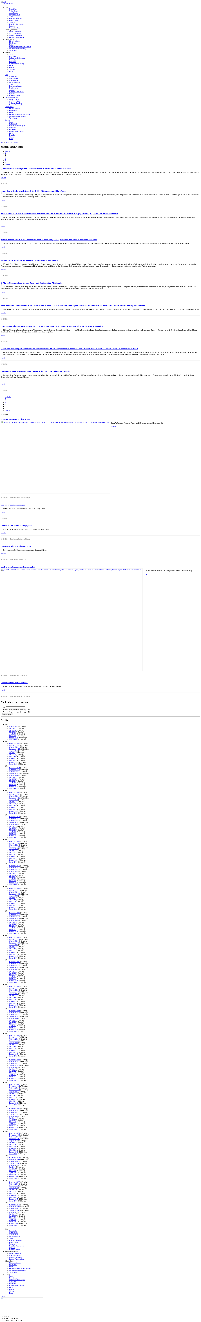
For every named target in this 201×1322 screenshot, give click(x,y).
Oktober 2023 (13, 796)
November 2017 (14, 939)
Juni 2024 (12, 779)
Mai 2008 (12, 1171)
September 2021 (14, 847)
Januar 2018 (13, 933)
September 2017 (14, 943)
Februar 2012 (13, 1078)
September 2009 (14, 1139)
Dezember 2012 (14, 1060)
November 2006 (14, 1206)
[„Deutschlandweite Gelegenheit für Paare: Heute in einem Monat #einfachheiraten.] (1, 170)
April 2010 (12, 1124)
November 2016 (14, 964)
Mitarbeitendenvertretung (17, 48)
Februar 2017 (13, 956)
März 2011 (12, 1101)
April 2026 (12, 734)
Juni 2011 (12, 1095)
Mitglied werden (14, 15)
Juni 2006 (12, 1216)
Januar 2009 (13, 1154)
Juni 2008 (12, 1169)
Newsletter (12, 60)
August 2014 (13, 1018)
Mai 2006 (12, 1218)
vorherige (8, 151)
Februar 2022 (13, 835)
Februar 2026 (13, 738)
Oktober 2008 (13, 1161)
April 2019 (12, 903)
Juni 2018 (12, 924)
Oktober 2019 (13, 892)
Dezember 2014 (14, 1011)
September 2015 (14, 992)
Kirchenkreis (9, 107)
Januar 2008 (13, 1178)
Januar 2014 (13, 1031)
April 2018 (12, 928)
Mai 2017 (12, 950)
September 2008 (14, 1163)
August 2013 (13, 1043)
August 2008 (13, 1165)
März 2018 (12, 930)
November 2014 (14, 1012)
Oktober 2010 (13, 1112)
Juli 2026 (12, 728)
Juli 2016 (12, 971)
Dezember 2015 (14, 986)
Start (2, 142)
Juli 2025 (12, 753)
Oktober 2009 (13, 1137)
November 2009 (14, 1135)
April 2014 (12, 1026)
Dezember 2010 (14, 1109)
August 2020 (13, 871)
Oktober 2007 (13, 1184)
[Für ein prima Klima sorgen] (1, 506)
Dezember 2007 (14, 1182)
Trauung (12, 22)
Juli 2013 (12, 1045)
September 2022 (14, 822)
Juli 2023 (12, 802)
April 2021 (12, 856)
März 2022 (12, 834)
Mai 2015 (12, 999)
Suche (11, 54)
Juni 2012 (12, 1071)
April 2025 (12, 758)
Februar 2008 (13, 1176)
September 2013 (14, 1041)
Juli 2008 (12, 1167)
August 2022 (13, 824)
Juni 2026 (12, 730)
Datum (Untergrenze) (10, 710)
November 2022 (14, 819)
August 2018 (13, 920)
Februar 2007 (13, 1199)
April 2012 (12, 1075)
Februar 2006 (13, 1223)
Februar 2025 (13, 762)
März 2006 (12, 1222)
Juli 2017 (12, 947)
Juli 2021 (12, 851)
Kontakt (12, 67)
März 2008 (12, 1174)
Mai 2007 (12, 1193)
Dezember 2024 (14, 768)
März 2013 (12, 1052)
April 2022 (12, 832)
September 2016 (14, 967)
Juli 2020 (12, 873)
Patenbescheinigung (15, 18)
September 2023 (14, 798)
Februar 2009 (13, 1152)
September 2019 (14, 894)
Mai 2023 (12, 805)
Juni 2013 (12, 1046)
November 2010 (14, 1110)
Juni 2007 (12, 1191)
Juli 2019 (12, 898)
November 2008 (14, 1159)
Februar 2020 (13, 883)
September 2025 (14, 749)
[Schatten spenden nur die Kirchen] (55, 457)
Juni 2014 (12, 1022)
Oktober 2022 (13, 820)
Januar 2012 (13, 1080)
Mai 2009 (12, 1146)
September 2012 (14, 1065)
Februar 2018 (13, 932)
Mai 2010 (12, 1122)
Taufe (11, 16)
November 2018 (14, 915)
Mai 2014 (12, 1024)
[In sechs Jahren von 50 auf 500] (1, 684)
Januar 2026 (13, 739)
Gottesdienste (13, 11)
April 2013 (12, 1050)
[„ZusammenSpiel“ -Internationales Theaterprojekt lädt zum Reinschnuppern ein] (1, 373)
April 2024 (12, 783)
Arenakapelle (13, 13)
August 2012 (13, 1067)
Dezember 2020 (14, 866)
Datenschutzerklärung (16, 64)
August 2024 (13, 775)
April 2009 (12, 1148)
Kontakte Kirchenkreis (16, 24)
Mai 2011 (12, 1097)
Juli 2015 (12, 996)
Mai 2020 (12, 877)
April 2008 (12, 1173)
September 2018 (14, 918)
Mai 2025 (12, 756)
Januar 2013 (13, 1056)
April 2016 (12, 977)
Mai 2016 (12, 975)
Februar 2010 (13, 1127)
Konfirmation (13, 20)
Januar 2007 (13, 1201)
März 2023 (12, 809)
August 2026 (13, 726)
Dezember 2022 (14, 817)
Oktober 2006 (13, 1208)
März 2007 (12, 1197)
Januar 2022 (13, 837)
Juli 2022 (12, 826)
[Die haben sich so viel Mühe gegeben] (1, 527)
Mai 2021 (12, 854)
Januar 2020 (13, 884)
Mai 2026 (12, 732)
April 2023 (12, 807)
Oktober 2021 (13, 845)
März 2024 (12, 785)
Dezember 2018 (14, 913)
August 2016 (13, 969)
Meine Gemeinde (15, 32)
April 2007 (12, 1195)
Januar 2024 (13, 788)
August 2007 (13, 1188)
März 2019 (12, 905)
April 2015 (12, 1001)
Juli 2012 (12, 1069)
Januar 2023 (13, 813)
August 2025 (13, 751)
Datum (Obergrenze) (9, 712)
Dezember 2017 (14, 937)
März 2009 (12, 1150)
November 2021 (14, 843)
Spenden (12, 26)
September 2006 (14, 1210)
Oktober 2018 (13, 916)
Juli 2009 (12, 1142)
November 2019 (14, 890)
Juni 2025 (12, 755)
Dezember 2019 (14, 888)
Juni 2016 (12, 973)
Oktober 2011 (13, 1088)
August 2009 (13, 1141)
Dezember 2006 (14, 1205)
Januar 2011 (13, 1105)
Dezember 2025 (14, 743)
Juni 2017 (12, 948)
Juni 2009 (12, 1144)
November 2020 (14, 868)
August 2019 (13, 896)
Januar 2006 (13, 1225)
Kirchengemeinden (11, 97)
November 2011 (14, 1086)
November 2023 (14, 794)
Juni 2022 (12, 828)
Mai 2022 (12, 830)
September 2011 (14, 1090)
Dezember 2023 (14, 792)
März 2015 (12, 1003)
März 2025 (12, 760)
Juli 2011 (12, 1093)
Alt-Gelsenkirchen (15, 33)
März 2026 (12, 736)
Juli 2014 (12, 1020)
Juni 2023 (12, 803)
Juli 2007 (12, 1190)
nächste (7, 164)
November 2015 (14, 988)
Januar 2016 (13, 982)
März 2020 (12, 881)
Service (7, 120)
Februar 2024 (13, 787)
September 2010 (14, 1114)
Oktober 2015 (13, 990)
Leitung (11, 45)
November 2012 (14, 1061)
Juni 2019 (12, 900)
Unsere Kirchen (14, 28)
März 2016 (12, 979)
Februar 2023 (13, 811)
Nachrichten (13, 9)
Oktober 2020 (13, 869)
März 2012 (12, 1077)
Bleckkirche (13, 43)
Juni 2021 (12, 852)
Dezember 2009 (14, 1133)
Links (11, 65)
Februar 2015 (13, 1005)
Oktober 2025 (13, 747)
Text (4, 707)
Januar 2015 (13, 1007)
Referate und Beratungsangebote (20, 47)
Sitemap (12, 69)
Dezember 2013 (14, 1035)
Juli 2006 (12, 1214)
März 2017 (12, 954)
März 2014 (12, 1028)
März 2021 (12, 858)
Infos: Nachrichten (12, 142)
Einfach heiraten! (15, 41)
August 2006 (13, 1212)
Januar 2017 (13, 958)
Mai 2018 (12, 926)
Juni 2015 (12, 997)
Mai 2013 (12, 1048)
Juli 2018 (12, 922)
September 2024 (14, 773)
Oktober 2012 (13, 1063)
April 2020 (12, 879)
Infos (6, 75)
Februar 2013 (13, 1054)
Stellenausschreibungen (17, 58)
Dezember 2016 (14, 962)
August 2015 (13, 994)
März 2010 (12, 1125)
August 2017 (13, 945)
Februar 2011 (13, 1103)
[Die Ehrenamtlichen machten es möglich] (71, 619)
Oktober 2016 (13, 965)
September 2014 (14, 1016)
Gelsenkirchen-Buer (16, 35)
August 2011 (13, 1092)
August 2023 (13, 800)
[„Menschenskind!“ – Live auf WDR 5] (1, 548)
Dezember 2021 (14, 841)
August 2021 (13, 849)
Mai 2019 (12, 901)
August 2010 (13, 1116)
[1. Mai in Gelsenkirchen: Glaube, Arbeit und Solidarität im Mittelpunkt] (1, 284)
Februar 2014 (13, 1029)
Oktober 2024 (13, 771)
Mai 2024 (12, 781)
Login (3, 1296)
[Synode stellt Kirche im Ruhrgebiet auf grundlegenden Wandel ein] (1, 262)
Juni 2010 (12, 1120)
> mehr (3, 178)
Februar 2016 (13, 980)
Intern (11, 71)
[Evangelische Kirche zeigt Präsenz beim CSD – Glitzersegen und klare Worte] (1, 193)
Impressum (12, 62)
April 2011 (12, 1099)
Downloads (13, 56)
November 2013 (14, 1037)
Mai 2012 (12, 1073)
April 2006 (12, 1220)
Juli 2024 (12, 777)
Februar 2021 (13, 860)
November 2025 (14, 745)
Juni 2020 (12, 875)
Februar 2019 (13, 907)
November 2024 (14, 770)
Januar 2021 (13, 862)
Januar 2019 (13, 909)
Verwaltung (13, 50)
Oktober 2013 (13, 1039)
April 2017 (12, 952)
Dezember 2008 (14, 1157)
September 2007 (14, 1186)
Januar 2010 (13, 1129)
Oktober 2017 (13, 941)
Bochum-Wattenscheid (16, 37)
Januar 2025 (13, 764)
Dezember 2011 (14, 1084)
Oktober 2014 (13, 1014)
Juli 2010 (12, 1118)
